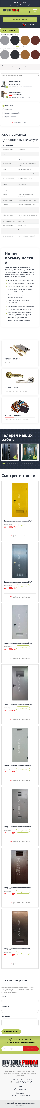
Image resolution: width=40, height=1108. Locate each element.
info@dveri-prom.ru (20, 1089)
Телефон (5, 1006)
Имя (3, 997)
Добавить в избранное (21, 122)
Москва (24, 2)
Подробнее (22, 525)
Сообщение (5, 1016)
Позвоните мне (31, 1049)
